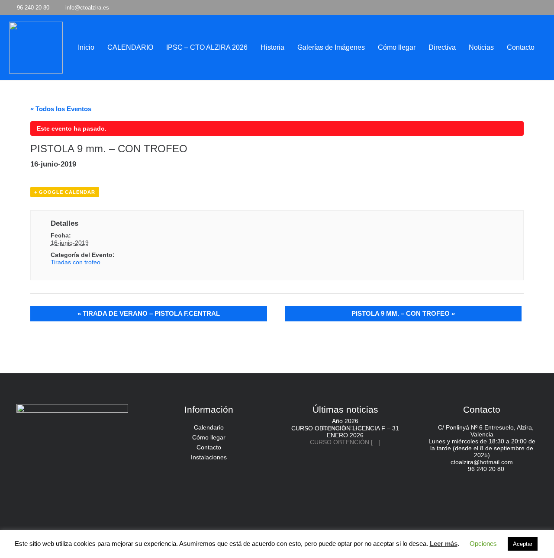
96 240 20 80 (486, 468)
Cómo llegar (208, 437)
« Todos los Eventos (60, 108)
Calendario (209, 427)
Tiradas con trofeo (75, 262)
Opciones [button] (483, 543)
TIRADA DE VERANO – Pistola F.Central (148, 313)
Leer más (443, 543)
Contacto (208, 447)
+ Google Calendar (64, 192)
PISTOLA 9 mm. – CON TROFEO (403, 313)
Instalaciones (209, 457)
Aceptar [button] (522, 544)
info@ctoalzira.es (87, 7)
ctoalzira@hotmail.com (482, 462)
